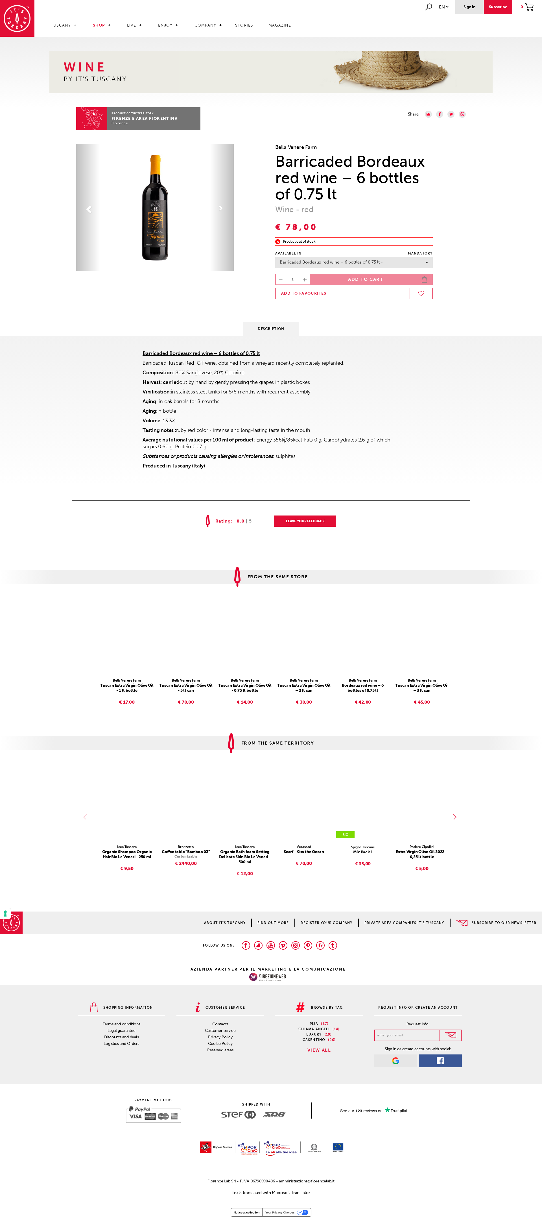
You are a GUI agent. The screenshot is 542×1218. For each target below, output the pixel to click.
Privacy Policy (220, 1037)
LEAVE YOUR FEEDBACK (305, 521)
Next (456, 817)
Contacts (220, 1024)
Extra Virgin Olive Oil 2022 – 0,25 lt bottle (422, 854)
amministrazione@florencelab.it (306, 1181)
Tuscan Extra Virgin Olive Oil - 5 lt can (185, 688)
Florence (120, 123)
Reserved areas (220, 1050)
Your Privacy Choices (280, 1212)
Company (205, 25)
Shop (99, 25)
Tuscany (61, 25)
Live (131, 25)
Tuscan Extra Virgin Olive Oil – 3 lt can (421, 688)
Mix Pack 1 (363, 852)
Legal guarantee (122, 1030)
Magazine (279, 25)
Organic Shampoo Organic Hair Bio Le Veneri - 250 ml (127, 854)
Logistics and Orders (121, 1043)
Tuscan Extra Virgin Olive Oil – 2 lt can (303, 688)
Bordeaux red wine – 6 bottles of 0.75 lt (363, 688)
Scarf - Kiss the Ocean (304, 851)
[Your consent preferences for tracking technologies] (5, 913)
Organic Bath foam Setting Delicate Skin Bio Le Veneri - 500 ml (244, 856)
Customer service (220, 1030)
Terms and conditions (121, 1024)
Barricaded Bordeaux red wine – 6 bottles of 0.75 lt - (331, 262)
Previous (86, 817)
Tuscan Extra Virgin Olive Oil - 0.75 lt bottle (244, 688)
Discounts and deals (121, 1037)
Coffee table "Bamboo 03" (186, 851)
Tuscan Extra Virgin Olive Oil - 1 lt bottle (126, 688)
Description (271, 329)
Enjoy (165, 25)
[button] (88, 207)
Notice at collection (246, 1212)
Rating (223, 521)
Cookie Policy (220, 1043)
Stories (244, 25)
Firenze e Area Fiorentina (145, 118)
